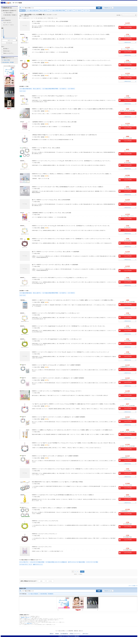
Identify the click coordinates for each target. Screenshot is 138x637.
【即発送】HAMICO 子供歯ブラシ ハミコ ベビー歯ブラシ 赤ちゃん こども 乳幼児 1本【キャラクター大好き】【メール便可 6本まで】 (64, 134)
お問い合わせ (85, 633)
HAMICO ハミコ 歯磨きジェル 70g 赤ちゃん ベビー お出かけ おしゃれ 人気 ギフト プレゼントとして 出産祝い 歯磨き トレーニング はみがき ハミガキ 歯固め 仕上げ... (72, 429)
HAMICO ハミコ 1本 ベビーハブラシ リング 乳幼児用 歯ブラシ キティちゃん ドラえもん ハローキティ (57, 391)
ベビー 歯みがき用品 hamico (33, 10)
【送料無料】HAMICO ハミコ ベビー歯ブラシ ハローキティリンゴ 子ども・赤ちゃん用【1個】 (55, 73)
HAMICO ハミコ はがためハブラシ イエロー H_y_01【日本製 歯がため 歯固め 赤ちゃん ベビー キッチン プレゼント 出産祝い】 (63, 494)
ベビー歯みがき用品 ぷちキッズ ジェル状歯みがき (56, 562)
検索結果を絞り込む (108, 7)
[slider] (2, 38)
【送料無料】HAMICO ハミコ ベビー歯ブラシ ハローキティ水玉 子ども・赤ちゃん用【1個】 (54, 121)
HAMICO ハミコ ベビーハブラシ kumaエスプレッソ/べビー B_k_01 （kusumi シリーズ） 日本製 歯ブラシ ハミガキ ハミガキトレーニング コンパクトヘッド (70, 468)
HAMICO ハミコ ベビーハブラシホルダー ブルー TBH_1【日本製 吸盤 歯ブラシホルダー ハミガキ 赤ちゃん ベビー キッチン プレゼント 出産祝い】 (67, 186)
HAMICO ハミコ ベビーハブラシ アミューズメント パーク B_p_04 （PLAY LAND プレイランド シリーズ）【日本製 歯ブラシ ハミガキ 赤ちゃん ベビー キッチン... (71, 160)
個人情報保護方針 (64, 633)
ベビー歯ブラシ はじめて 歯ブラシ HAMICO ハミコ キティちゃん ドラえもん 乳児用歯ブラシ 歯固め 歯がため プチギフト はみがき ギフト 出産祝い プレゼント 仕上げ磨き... (74, 404)
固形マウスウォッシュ (37, 564)
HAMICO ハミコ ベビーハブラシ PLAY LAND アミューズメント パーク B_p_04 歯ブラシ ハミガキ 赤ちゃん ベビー (59, 277)
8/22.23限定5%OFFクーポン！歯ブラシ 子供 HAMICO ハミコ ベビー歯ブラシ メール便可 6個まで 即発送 (57, 481)
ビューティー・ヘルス (8, 24)
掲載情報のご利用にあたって (26, 617)
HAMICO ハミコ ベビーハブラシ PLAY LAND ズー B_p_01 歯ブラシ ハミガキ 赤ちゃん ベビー (54, 95)
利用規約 (57, 633)
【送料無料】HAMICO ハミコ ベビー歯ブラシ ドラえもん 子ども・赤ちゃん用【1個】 (53, 47)
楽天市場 (6, 48)
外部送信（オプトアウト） (75, 633)
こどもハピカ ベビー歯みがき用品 (37, 562)
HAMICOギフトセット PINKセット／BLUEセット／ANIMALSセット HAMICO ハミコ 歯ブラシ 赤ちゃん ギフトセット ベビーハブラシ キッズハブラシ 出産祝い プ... (72, 173)
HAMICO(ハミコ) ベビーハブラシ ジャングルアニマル (45, 520)
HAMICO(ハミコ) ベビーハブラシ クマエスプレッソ (44, 533)
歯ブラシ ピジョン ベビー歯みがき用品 (76, 562)
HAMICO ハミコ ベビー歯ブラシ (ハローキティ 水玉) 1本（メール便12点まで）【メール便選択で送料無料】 (58, 378)
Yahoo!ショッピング (8, 53)
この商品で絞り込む (127, 42)
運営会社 (52, 633)
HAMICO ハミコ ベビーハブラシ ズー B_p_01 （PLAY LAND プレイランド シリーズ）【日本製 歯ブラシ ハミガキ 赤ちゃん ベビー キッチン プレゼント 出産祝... (71, 34)
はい (42, 581)
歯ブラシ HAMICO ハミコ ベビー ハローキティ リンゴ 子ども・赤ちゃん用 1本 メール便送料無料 (55, 251)
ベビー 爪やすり (78, 10)
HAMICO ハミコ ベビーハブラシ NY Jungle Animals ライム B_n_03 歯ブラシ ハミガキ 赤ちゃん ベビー (57, 339)
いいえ (50, 581)
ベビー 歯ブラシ (69, 10)
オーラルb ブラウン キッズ (26, 564)
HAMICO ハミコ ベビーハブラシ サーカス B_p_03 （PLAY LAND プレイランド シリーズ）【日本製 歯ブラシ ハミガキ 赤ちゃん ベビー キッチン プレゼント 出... (71, 225)
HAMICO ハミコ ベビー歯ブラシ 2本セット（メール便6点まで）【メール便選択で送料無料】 (54, 507)
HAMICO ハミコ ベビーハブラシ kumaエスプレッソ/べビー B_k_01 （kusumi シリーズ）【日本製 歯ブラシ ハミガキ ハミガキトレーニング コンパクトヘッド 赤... (71, 238)
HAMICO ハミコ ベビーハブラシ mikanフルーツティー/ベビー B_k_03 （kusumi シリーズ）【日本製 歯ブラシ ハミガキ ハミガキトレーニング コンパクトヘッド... (71, 60)
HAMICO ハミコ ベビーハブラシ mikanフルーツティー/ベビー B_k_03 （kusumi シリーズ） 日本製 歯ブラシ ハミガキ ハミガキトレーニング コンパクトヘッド (70, 352)
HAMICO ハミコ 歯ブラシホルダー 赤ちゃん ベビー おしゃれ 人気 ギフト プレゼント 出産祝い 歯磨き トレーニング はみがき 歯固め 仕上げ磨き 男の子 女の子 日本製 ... (73, 108)
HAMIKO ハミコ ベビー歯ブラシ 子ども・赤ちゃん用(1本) (46, 147)
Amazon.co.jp (6, 50)
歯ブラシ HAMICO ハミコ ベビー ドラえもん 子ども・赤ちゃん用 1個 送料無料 (51, 199)
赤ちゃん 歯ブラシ (44, 10)
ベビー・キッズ (7, 22)
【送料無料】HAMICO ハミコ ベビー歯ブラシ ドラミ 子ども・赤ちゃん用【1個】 (52, 212)
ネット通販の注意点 (28, 623)
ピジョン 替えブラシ (24, 562)
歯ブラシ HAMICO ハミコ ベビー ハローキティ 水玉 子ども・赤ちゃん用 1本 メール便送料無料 (55, 264)
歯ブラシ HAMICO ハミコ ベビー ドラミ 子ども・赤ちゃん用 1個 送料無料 (50, 21)
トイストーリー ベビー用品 (92, 562)
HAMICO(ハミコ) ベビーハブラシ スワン (42, 546)
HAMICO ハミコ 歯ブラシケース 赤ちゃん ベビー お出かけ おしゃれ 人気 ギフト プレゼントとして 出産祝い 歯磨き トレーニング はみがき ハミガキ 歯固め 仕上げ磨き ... (73, 300)
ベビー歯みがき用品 (8, 12)
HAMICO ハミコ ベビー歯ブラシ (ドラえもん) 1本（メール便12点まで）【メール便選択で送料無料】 (56, 365)
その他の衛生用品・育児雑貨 (10, 14)
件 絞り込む (9, 42)
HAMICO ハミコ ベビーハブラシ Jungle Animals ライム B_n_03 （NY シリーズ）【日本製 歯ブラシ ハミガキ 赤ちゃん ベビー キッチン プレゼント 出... (68, 326)
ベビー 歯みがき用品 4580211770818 (57, 10)
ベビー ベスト (86, 10)
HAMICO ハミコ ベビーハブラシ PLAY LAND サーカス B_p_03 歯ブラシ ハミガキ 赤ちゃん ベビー (56, 313)
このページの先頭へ (132, 585)
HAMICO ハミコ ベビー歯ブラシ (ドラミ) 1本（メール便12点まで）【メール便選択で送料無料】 (55, 455)
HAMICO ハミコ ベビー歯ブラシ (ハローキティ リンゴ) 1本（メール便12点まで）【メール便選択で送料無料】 (59, 416)
